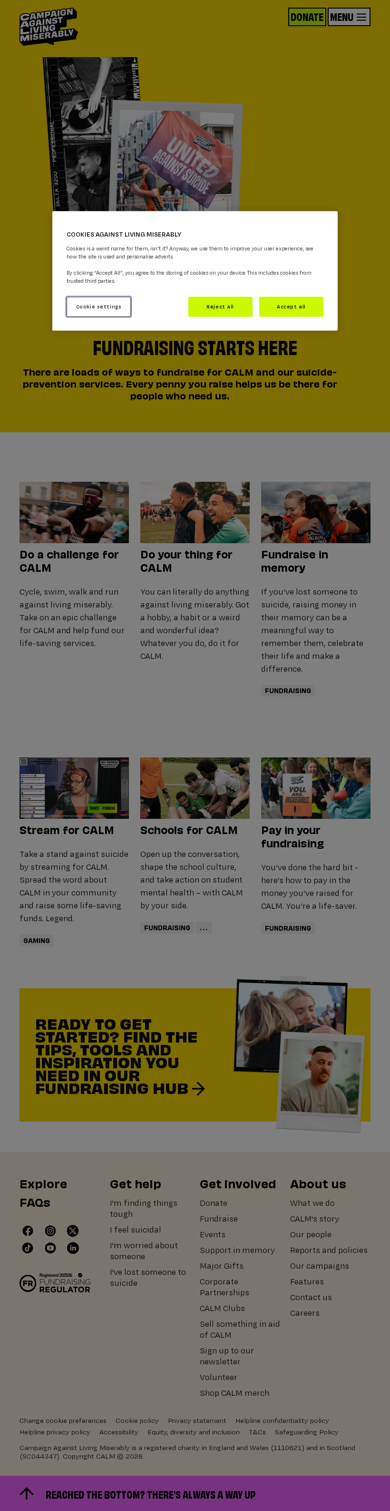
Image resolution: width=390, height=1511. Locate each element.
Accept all (291, 306)
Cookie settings (99, 306)
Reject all (220, 306)
